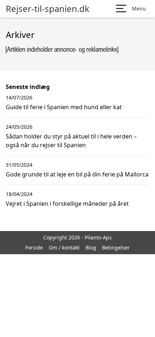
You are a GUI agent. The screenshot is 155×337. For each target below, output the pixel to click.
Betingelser (116, 247)
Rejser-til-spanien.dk (47, 8)
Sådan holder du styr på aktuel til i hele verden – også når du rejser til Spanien (71, 140)
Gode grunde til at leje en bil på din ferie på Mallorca (77, 174)
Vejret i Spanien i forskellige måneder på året (67, 204)
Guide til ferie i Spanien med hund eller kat (64, 107)
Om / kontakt (64, 247)
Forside (34, 247)
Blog (90, 247)
